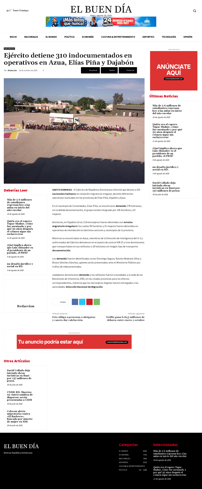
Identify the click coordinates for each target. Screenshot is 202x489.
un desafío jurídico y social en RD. (20, 265)
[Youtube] (28, 459)
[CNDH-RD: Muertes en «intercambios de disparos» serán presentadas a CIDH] (40, 395)
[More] (141, 70)
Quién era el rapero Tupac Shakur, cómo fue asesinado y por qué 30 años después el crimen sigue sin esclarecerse (20, 228)
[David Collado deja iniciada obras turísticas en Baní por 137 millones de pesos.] (40, 373)
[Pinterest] (89, 302)
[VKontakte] (22, 459)
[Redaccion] (25, 292)
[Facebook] (176, 11)
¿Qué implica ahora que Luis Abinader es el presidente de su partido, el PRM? (20, 249)
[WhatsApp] (97, 302)
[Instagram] (182, 11)
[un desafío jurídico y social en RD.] (40, 267)
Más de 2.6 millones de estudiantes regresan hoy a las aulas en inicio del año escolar (19, 205)
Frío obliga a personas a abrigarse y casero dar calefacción (73, 319)
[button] (194, 11)
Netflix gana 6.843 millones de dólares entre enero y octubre (125, 319)
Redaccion (12, 70)
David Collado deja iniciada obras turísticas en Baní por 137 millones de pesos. (19, 375)
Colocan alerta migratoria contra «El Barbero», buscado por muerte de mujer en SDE (20, 416)
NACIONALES (9, 49)
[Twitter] (188, 11)
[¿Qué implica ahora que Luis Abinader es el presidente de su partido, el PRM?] (40, 248)
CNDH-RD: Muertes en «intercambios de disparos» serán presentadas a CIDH (20, 396)
